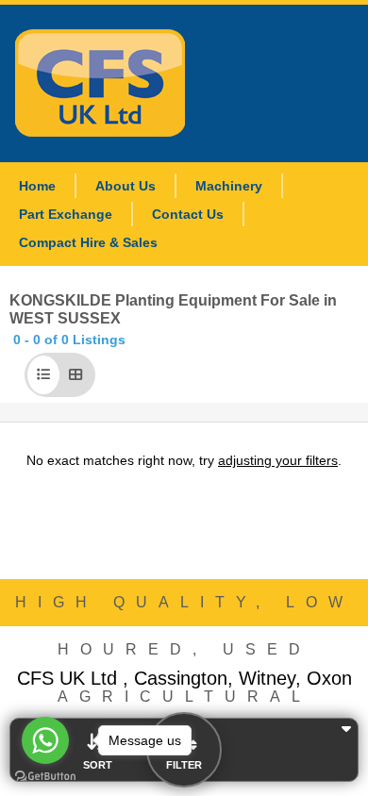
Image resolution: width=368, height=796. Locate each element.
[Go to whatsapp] (45, 740)
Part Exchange (65, 214)
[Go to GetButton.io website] (45, 777)
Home (37, 185)
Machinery (228, 185)
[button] (43, 375)
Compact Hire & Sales (88, 242)
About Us (125, 185)
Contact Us (188, 214)
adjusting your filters (278, 460)
